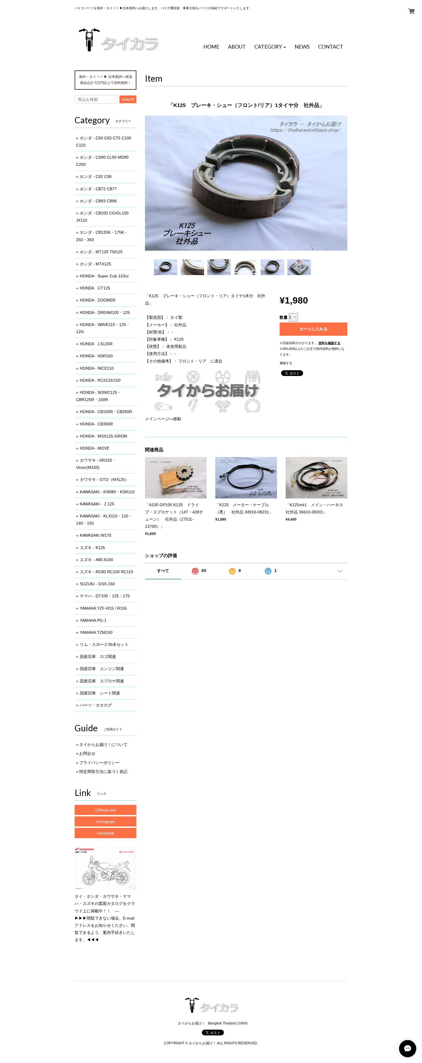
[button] (270, 46)
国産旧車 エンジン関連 (102, 668)
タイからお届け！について (103, 744)
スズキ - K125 (92, 547)
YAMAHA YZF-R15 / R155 (103, 608)
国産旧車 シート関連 (100, 693)
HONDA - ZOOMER (97, 300)
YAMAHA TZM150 (96, 632)
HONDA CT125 (95, 288)
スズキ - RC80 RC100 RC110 (106, 571)
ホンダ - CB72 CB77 (98, 189)
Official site (105, 809)
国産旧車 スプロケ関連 (102, 681)
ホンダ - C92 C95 (96, 176)
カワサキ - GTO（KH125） (104, 479)
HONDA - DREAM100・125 (105, 312)
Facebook (105, 832)
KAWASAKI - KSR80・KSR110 (107, 492)
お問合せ (87, 753)
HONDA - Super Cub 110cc (104, 276)
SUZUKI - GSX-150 (97, 584)
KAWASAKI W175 (95, 535)
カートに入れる (313, 329)
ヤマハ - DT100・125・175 (105, 596)
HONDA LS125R (96, 343)
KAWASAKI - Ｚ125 (97, 504)
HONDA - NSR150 (96, 356)
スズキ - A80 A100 (96, 559)
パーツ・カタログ (96, 705)
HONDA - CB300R (96, 424)
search (128, 99)
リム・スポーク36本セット (104, 644)
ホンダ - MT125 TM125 (101, 252)
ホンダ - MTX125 (95, 264)
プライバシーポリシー (99, 762)
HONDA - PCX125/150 (100, 380)
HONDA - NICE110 (97, 368)
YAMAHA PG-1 (93, 620)
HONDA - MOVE (94, 448)
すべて (163, 570)
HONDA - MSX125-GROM (103, 436)
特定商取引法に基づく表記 (103, 771)
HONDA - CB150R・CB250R (106, 411)
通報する (286, 363)
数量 (284, 317)
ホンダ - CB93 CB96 (98, 201)
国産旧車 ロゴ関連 (98, 656)
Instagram (105, 821)
